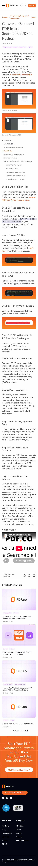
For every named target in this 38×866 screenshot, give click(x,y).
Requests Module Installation (13, 147)
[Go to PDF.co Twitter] (7, 798)
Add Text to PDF (8, 684)
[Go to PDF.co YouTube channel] (3, 798)
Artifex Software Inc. (26, 859)
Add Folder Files (9, 144)
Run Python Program (10, 158)
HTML (5, 649)
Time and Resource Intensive (15, 179)
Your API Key (8, 151)
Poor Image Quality (12, 168)
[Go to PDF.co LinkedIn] (11, 798)
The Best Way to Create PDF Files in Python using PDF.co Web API (17, 617)
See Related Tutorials (18, 731)
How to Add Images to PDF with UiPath (18, 724)
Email (12, 720)
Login (24, 5)
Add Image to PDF (20, 684)
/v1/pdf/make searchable (21, 74)
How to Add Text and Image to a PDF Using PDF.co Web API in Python (17, 689)
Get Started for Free (18, 770)
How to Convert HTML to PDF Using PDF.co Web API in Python (17, 653)
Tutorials (5, 17)
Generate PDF (7, 613)
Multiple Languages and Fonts (15, 172)
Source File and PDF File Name (14, 154)
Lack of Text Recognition (14, 165)
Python (33, 17)
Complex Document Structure (15, 175)
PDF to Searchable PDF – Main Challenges (18, 161)
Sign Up (32, 5)
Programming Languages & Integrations (14, 47)
